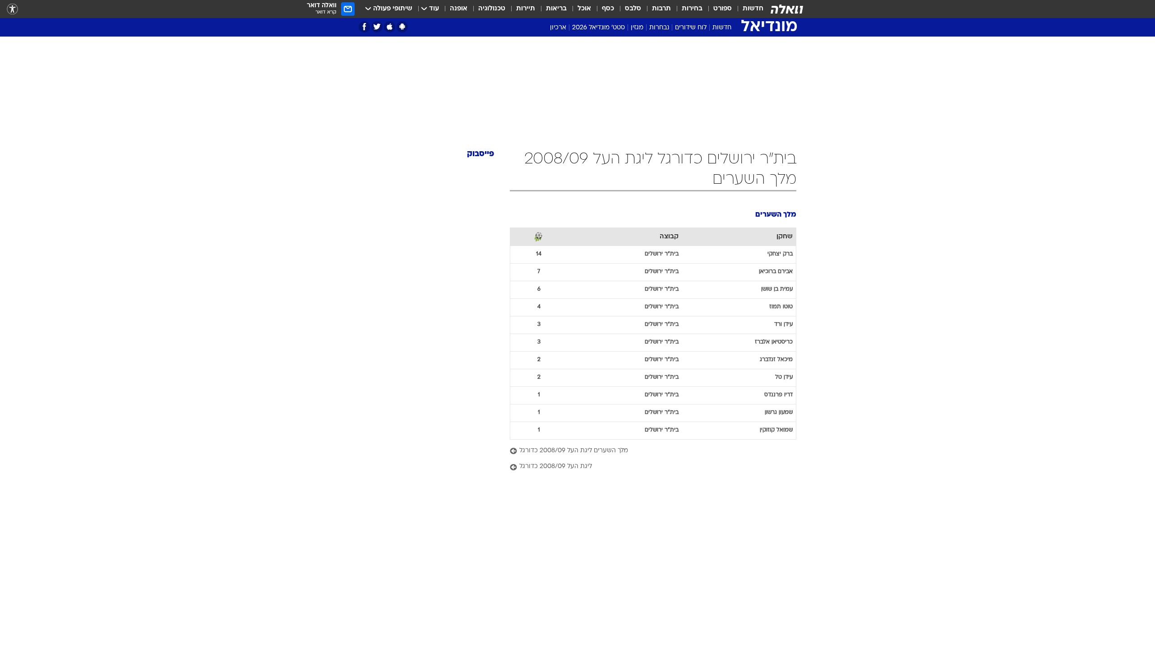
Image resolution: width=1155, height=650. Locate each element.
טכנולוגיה (491, 8)
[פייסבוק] (364, 26)
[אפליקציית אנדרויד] (402, 26)
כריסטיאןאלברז (774, 342)
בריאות (556, 8)
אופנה (458, 8)
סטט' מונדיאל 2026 (598, 28)
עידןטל (784, 377)
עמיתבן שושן (777, 289)
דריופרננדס (778, 395)
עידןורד (783, 324)
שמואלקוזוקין (776, 430)
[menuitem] (747, 9)
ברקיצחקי (780, 254)
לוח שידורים (691, 28)
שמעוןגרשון (779, 412)
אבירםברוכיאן (776, 271)
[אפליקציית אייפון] (389, 26)
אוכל (584, 8)
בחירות (692, 8)
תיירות (525, 8)
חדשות (753, 8)
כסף (608, 8)
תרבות (661, 8)
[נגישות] (12, 9)
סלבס (633, 8)
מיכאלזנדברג (776, 359)
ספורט (722, 8)
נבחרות (659, 28)
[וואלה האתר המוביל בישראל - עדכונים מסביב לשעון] (787, 9)
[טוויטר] (377, 26)
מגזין (637, 28)
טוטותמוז (781, 307)
